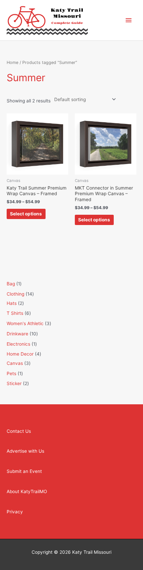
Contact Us (19, 431)
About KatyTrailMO (27, 491)
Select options (26, 213)
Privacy (15, 511)
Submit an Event (24, 471)
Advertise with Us (25, 451)
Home (12, 62)
